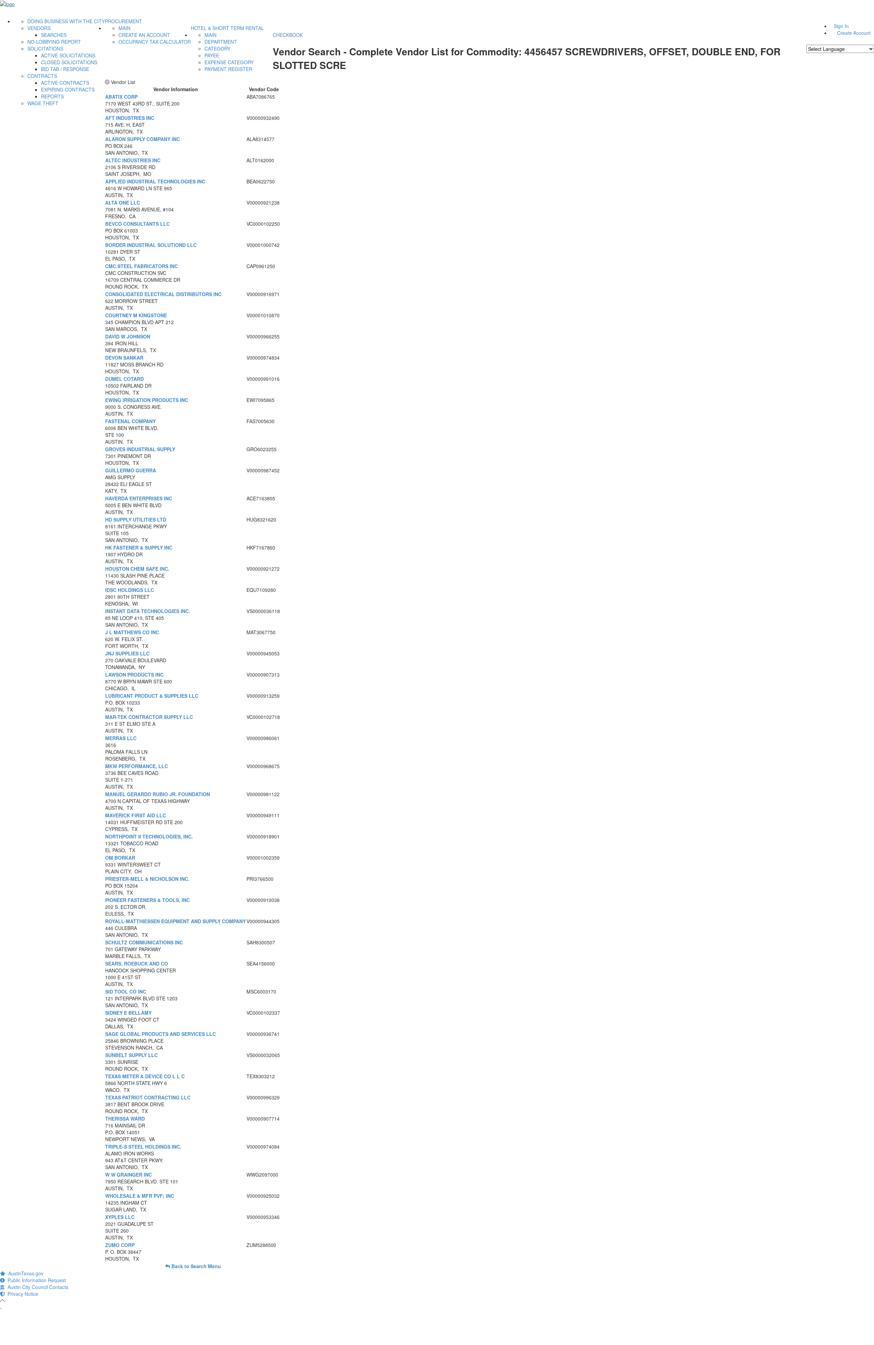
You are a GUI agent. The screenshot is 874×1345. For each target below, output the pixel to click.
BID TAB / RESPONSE (65, 69)
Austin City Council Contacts (36, 1287)
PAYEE (212, 55)
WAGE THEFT (42, 103)
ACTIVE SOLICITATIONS (68, 55)
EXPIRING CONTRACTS (68, 89)
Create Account (854, 32)
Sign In (841, 26)
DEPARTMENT (221, 41)
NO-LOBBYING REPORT (54, 41)
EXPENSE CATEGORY (229, 62)
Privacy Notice (21, 1293)
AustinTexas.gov (24, 1273)
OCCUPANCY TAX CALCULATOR (154, 41)
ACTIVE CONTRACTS (65, 82)
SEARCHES (54, 34)
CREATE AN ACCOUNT (144, 34)
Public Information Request (35, 1280)
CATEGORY (217, 48)
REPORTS (52, 96)
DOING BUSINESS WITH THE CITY (66, 21)
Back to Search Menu (195, 1266)
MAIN (124, 28)
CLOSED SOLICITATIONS (69, 62)
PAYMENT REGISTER (228, 69)
